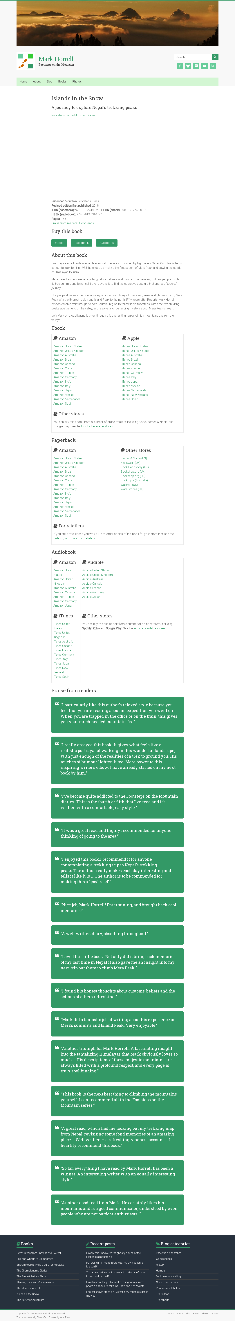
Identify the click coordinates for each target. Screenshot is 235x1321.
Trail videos (162, 1294)
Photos (205, 1313)
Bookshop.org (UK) (133, 471)
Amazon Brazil (62, 359)
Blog (188, 1313)
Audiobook (107, 243)
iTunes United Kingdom (136, 351)
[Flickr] (196, 65)
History (160, 1264)
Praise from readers (64, 223)
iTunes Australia (132, 355)
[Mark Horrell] (49, 53)
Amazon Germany (65, 377)
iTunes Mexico (131, 386)
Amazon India (62, 381)
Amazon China (62, 368)
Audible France (91, 588)
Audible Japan (91, 597)
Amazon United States (67, 346)
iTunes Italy (129, 377)
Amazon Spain (62, 403)
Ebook (59, 243)
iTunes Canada (131, 364)
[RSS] (213, 65)
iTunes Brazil (130, 359)
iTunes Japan (130, 381)
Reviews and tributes (168, 1288)
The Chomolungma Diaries (32, 1270)
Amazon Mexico (64, 395)
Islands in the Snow (28, 1294)
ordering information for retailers (74, 538)
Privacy (215, 1313)
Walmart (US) (129, 485)
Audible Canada (92, 583)
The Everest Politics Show (31, 1276)
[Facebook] (180, 65)
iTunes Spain (130, 399)
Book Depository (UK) (135, 467)
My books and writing (168, 1276)
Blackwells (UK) (130, 463)
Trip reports (162, 1299)
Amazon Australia (64, 355)
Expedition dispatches (168, 1253)
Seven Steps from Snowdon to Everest (39, 1253)
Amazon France (63, 373)
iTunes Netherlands (134, 390)
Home (23, 81)
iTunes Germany (132, 373)
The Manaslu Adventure (30, 1288)
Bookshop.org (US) (133, 476)
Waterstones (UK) (132, 489)
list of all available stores (97, 426)
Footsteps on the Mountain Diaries (73, 115)
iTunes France (131, 368)
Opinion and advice (167, 1282)
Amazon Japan (63, 390)
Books (196, 1313)
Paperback (82, 243)
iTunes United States (135, 346)
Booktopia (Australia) (134, 480)
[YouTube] (204, 65)
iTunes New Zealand (135, 395)
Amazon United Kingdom (69, 351)
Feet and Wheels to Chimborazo (35, 1258)
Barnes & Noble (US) (134, 458)
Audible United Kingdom (97, 575)
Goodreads (86, 223)
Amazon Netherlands (66, 399)
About (180, 1313)
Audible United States (96, 570)
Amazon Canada (64, 364)
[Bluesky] (188, 65)
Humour (161, 1270)
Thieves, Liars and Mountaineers (35, 1282)
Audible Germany (93, 592)
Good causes (164, 1258)
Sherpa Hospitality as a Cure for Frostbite (40, 1264)
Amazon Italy (61, 386)
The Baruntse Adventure (30, 1299)
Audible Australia (92, 579)
